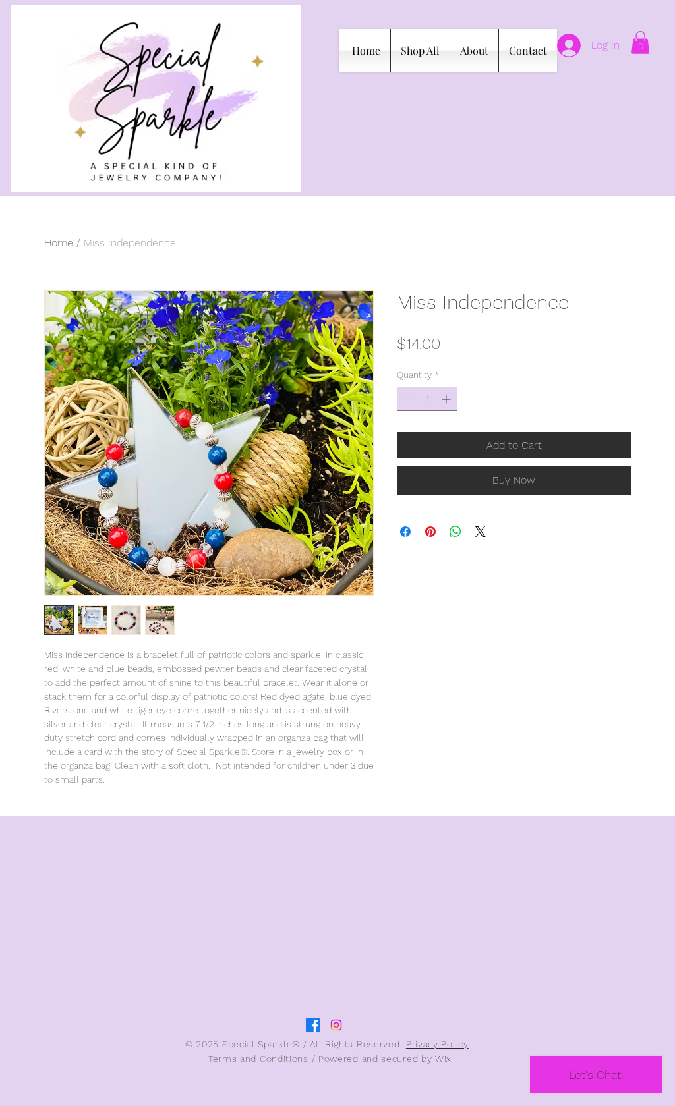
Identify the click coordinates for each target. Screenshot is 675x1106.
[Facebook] (313, 1025)
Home (58, 242)
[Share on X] (480, 531)
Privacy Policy (437, 1044)
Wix (443, 1058)
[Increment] (447, 398)
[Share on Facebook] (405, 531)
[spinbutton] (427, 398)
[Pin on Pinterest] (430, 531)
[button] (640, 42)
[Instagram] (336, 1025)
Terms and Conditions (258, 1058)
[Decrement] (407, 398)
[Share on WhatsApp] (455, 531)
